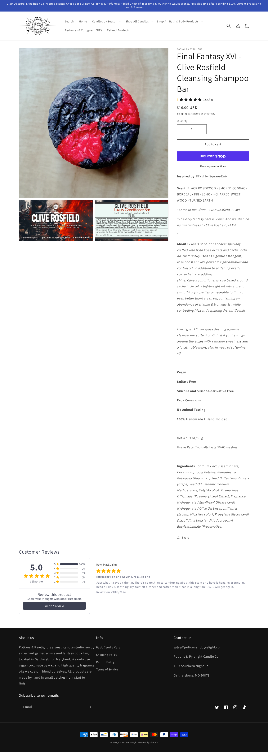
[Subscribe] (89, 707)
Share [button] (185, 537)
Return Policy (105, 662)
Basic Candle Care (108, 647)
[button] (106, 21)
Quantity (182, 121)
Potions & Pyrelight (127, 742)
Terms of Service (107, 669)
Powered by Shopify (148, 742)
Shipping (182, 113)
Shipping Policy (106, 655)
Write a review (54, 606)
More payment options (213, 166)
